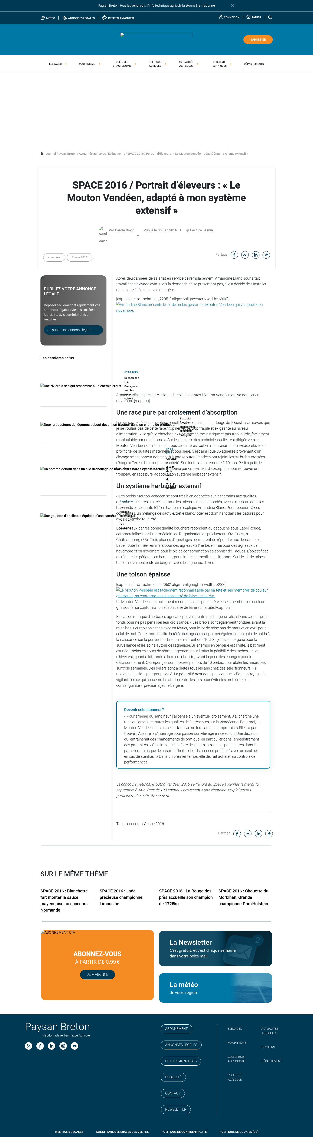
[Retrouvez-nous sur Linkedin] (51, 1046)
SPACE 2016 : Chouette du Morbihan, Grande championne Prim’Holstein (243, 897)
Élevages (55, 63)
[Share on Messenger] (245, 254)
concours (54, 257)
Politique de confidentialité (184, 1131)
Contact (172, 1093)
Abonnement (176, 1029)
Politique (155, 64)
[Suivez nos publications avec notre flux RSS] (28, 1046)
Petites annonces (181, 1061)
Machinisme (87, 63)
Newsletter (175, 1109)
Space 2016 (80, 257)
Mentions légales (69, 1131)
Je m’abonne (97, 975)
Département (271, 1061)
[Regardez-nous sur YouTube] (74, 1046)
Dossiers (219, 64)
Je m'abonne (206, 5)
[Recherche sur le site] (270, 17)
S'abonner (258, 39)
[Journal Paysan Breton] (156, 39)
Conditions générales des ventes (122, 1131)
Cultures (122, 64)
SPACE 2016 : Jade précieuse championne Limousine (121, 897)
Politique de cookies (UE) (239, 1131)
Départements (254, 63)
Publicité (173, 1077)
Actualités (186, 64)
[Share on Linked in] (256, 254)
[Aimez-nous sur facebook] (40, 1046)
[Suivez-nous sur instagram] (63, 1046)
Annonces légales (181, 1045)
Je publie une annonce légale (69, 330)
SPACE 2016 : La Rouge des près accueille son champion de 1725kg (186, 897)
